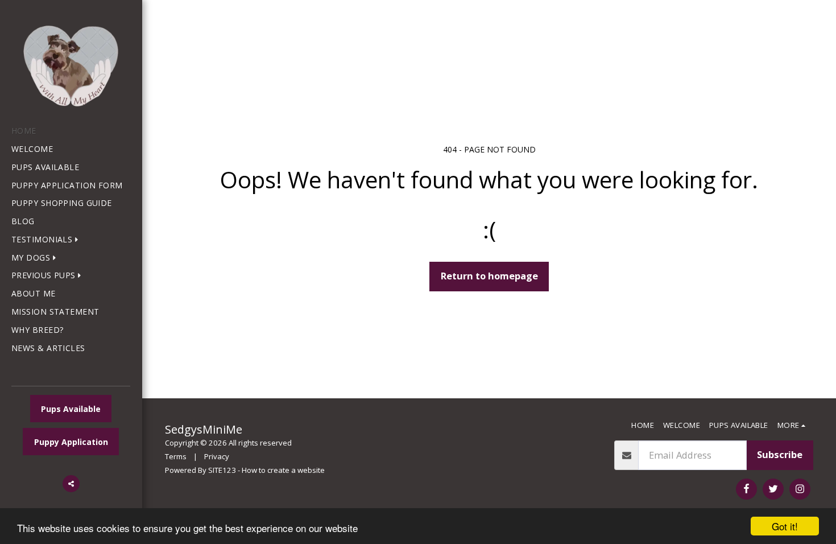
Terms (176, 456)
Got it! (785, 526)
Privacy (216, 456)
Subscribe (779, 454)
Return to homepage (489, 275)
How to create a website (283, 470)
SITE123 (222, 470)
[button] (47, 240)
